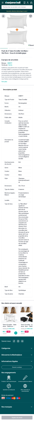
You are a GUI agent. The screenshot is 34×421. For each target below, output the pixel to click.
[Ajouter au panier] (15, 332)
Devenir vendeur (17, 367)
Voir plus (4, 81)
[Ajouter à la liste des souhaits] (30, 16)
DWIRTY (9, 63)
